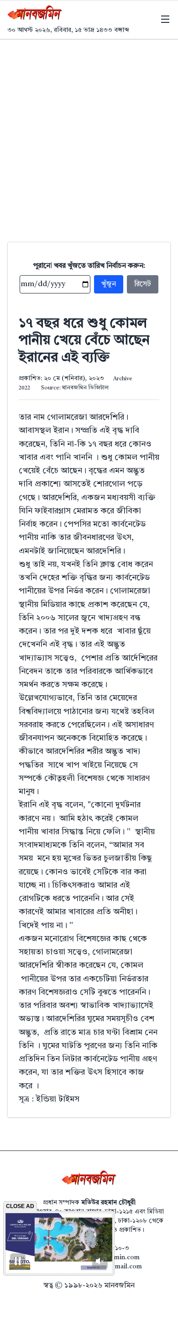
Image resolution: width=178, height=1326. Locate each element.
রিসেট (142, 284)
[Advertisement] (89, 133)
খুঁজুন (108, 284)
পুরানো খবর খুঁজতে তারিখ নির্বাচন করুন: (89, 266)
